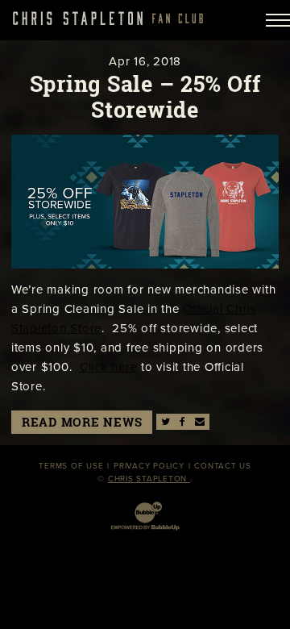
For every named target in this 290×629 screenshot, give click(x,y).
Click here (109, 367)
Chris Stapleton (149, 479)
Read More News (82, 422)
